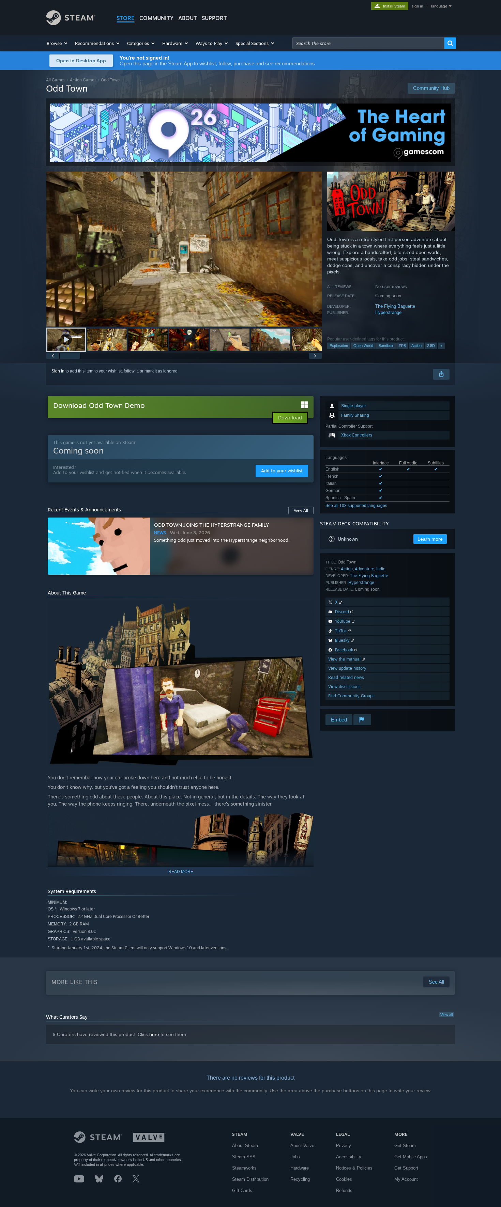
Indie (380, 568)
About (187, 18)
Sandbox (386, 346)
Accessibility (348, 1156)
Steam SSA (244, 1156)
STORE (126, 18)
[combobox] (368, 43)
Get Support (406, 1168)
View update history (347, 668)
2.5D (431, 346)
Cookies (344, 1179)
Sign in (57, 371)
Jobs (295, 1156)
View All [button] (301, 510)
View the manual (345, 659)
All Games (55, 79)
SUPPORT (214, 18)
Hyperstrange (388, 312)
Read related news (346, 677)
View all (446, 1015)
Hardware (299, 1168)
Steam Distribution (250, 1179)
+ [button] (441, 346)
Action (416, 346)
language (439, 6)
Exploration (339, 346)
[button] (57, 43)
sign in (417, 6)
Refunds (344, 1190)
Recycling (300, 1179)
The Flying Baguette (395, 306)
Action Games (83, 79)
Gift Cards (242, 1190)
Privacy (343, 1145)
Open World (363, 346)
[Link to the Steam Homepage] (70, 23)
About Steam (245, 1145)
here (154, 1034)
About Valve (302, 1145)
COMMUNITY (156, 18)
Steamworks (244, 1168)
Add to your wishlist (282, 470)
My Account (406, 1179)
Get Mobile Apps (410, 1156)
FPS (402, 346)
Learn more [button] (430, 539)
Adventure (364, 568)
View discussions (344, 686)
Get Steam (405, 1145)
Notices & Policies (354, 1168)
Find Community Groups (351, 695)
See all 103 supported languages (356, 505)
